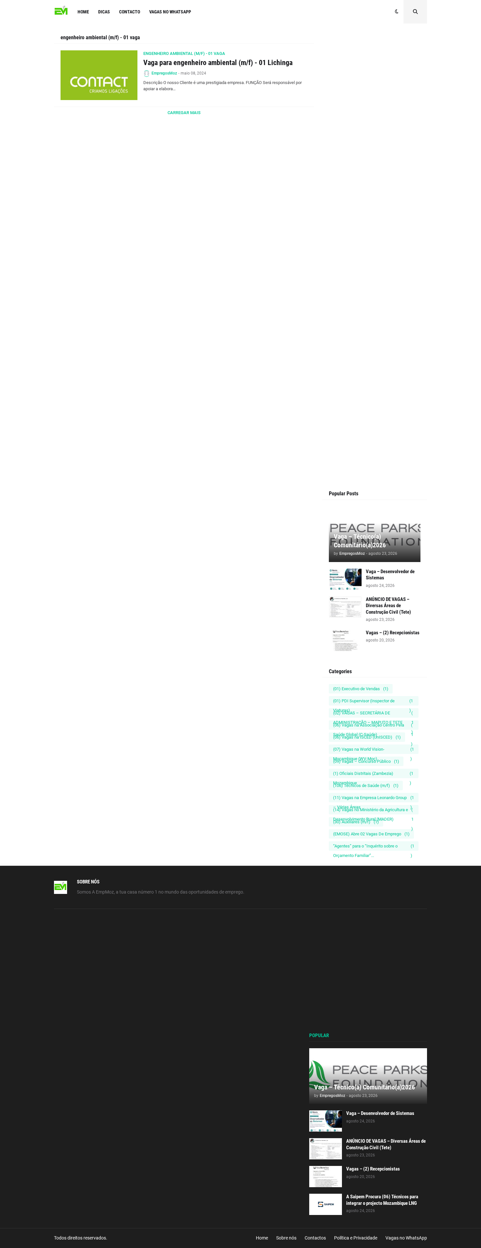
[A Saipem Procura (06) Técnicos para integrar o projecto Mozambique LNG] (325, 1204)
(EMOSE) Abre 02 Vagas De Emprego (371, 833)
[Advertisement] (374, 158)
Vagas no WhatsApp (406, 1237)
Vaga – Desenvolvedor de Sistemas (390, 575)
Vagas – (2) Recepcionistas (392, 633)
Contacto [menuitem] (129, 11)
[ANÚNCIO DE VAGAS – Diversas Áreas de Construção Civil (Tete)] (345, 607)
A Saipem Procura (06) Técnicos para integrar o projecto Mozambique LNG (382, 1200)
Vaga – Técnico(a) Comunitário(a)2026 (360, 541)
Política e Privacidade (355, 1237)
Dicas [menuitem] (104, 11)
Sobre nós (286, 1237)
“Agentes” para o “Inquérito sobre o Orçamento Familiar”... (373, 847)
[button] (396, 12)
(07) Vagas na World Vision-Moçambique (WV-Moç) (373, 750)
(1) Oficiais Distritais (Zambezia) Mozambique (373, 774)
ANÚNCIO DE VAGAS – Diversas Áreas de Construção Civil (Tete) (388, 605)
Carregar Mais (184, 112)
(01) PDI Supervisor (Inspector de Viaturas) (373, 702)
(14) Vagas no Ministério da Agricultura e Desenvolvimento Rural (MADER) (373, 810)
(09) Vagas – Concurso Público (366, 761)
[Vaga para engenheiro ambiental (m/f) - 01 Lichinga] (99, 75)
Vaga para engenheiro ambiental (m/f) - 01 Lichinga (218, 63)
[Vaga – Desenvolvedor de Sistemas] (345, 579)
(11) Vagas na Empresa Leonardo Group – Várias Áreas (373, 798)
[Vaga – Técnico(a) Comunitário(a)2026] (368, 1076)
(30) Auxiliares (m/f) (356, 821)
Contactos (315, 1237)
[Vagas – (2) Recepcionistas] (345, 640)
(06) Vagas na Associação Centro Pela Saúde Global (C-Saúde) (373, 726)
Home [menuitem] (83, 11)
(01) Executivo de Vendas (360, 688)
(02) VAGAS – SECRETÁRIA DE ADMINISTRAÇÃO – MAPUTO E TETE (373, 714)
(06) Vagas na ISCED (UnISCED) (367, 737)
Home (262, 1237)
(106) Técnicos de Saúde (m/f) (366, 785)
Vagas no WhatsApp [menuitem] (170, 11)
